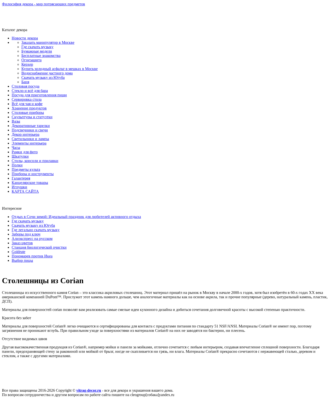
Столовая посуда (25, 86)
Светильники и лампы (30, 139)
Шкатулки (20, 156)
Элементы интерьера (29, 143)
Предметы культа (26, 169)
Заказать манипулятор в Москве (47, 42)
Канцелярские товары (30, 183)
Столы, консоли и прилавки (35, 161)
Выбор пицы (22, 260)
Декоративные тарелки (31, 126)
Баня (25, 82)
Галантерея (21, 178)
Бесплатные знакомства (41, 56)
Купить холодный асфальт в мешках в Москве (59, 69)
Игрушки (19, 187)
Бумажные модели (36, 51)
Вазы (16, 121)
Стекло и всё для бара (30, 91)
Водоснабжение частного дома (47, 73)
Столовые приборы (28, 112)
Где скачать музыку (37, 47)
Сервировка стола (27, 99)
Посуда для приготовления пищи (39, 95)
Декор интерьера (25, 134)
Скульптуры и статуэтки (32, 117)
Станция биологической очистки (39, 247)
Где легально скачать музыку (36, 230)
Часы (16, 147)
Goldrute (18, 252)
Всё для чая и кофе (27, 104)
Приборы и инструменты (33, 174)
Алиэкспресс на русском (32, 238)
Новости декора (25, 38)
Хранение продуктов (29, 108)
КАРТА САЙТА (25, 191)
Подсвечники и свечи (30, 130)
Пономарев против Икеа (32, 256)
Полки (17, 165)
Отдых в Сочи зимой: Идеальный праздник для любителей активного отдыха (76, 217)
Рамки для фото (25, 152)
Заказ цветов (22, 243)
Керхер (27, 64)
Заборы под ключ (26, 234)
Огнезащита (31, 60)
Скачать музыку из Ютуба (43, 77)
